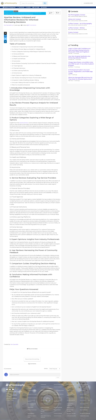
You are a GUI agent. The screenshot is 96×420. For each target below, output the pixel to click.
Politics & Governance (32, 409)
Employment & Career (32, 394)
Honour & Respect (57, 397)
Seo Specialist (8, 25)
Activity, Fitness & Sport (58, 384)
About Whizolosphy (11, 395)
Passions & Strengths (45, 407)
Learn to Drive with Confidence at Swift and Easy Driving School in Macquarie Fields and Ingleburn (79, 50)
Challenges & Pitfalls (45, 386)
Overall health (30, 407)
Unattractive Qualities (71, 415)
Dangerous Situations (32, 390)
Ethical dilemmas (44, 394)
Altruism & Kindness (84, 384)
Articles (21, 7)
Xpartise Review (24, 122)
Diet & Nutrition (83, 390)
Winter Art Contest (74, 19)
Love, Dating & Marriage (85, 400)
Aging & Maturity (70, 384)
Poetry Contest (73, 32)
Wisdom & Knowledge (84, 415)
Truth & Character (57, 415)
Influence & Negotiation (45, 400)
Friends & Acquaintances (32, 397)
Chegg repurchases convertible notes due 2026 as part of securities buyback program (81, 63)
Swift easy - (70, 53)
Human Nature (70, 397)
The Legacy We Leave (71, 413)
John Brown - (71, 66)
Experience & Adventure (58, 394)
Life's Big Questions (71, 400)
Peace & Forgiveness (58, 407)
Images (45, 7)
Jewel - (69, 74)
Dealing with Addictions (45, 390)
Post (58, 377)
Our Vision (9, 396)
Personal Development (84, 407)
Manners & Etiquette (32, 403)
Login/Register (88, 3)
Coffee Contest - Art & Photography (80, 23)
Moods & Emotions (57, 403)
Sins (41, 413)
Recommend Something (32, 359)
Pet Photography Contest (76, 15)
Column (15, 11)
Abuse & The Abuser (32, 384)
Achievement (43, 384)
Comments (32, 25)
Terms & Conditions (11, 398)
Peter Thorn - (71, 80)
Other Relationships (84, 403)
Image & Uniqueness (84, 397)
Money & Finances (44, 403)
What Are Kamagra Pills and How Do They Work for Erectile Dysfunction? (80, 78)
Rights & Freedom (57, 409)
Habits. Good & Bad (44, 397)
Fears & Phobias (83, 394)
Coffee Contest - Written (76, 28)
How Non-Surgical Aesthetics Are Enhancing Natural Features (79, 57)
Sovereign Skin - (71, 59)
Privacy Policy (10, 400)
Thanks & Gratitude (58, 413)
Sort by (46, 368)
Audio (29, 7)
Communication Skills (71, 386)
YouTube (36, 7)
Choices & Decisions (8, 11)
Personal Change (70, 407)
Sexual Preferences (83, 409)
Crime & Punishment (84, 386)
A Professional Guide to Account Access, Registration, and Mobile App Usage (80, 71)
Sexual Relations (31, 413)
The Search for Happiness (85, 413)
